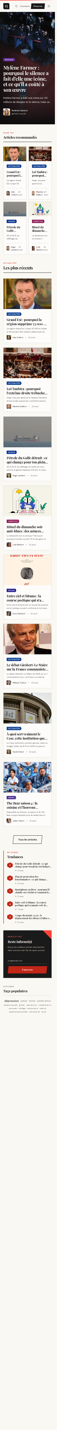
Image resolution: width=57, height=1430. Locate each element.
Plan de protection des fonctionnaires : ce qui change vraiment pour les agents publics (32, 878)
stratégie (22, 1008)
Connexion (25, 6)
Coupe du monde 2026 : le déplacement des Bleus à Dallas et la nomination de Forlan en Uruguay (32, 917)
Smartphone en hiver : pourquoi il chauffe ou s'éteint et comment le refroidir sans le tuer (32, 891)
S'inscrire (37, 6)
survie (43, 1012)
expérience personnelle (18, 1012)
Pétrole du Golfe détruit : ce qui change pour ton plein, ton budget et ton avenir (32, 865)
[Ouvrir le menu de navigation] (16, 6)
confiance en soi (45, 1005)
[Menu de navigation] (49, 6)
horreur (32, 1001)
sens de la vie (31, 1005)
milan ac (43, 1008)
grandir (22, 1005)
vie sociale (13, 1008)
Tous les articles (27, 839)
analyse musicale (10, 1005)
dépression (11, 1001)
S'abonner (27, 969)
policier (24, 1001)
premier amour (44, 1001)
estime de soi (32, 1008)
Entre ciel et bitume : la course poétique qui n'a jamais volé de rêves (30, 904)
